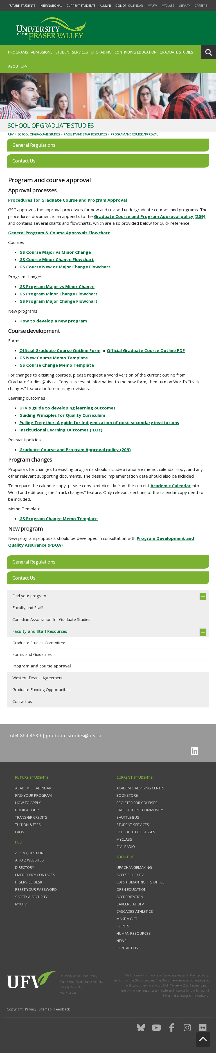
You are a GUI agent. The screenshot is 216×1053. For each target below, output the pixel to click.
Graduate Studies (176, 52)
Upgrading (101, 52)
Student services (132, 824)
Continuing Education (135, 52)
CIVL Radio (125, 846)
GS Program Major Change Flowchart (58, 301)
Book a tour (27, 809)
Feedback (62, 1009)
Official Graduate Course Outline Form (59, 350)
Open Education (131, 889)
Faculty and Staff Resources (85, 134)
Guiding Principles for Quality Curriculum (62, 415)
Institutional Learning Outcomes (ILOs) (60, 430)
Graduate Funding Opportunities (41, 689)
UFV (11, 134)
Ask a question (29, 852)
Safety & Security (31, 896)
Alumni (105, 6)
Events (122, 926)
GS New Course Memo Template (53, 357)
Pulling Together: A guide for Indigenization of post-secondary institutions (99, 422)
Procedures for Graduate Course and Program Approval (67, 200)
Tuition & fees (28, 824)
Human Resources (133, 933)
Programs (18, 52)
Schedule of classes (135, 831)
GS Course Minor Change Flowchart (56, 259)
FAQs (19, 831)
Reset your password (36, 889)
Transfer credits (31, 817)
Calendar (135, 6)
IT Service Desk (28, 882)
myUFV (152, 6)
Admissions (42, 52)
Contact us (22, 701)
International (51, 6)
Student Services (71, 52)
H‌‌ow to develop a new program (53, 321)
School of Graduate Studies (39, 134)
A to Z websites (29, 860)
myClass (168, 6)
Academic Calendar (170, 485)
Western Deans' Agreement (37, 677)
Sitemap (45, 1009)
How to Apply (28, 802)
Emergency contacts (35, 874)
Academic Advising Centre (140, 788)
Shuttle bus (127, 817)
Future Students (22, 6)
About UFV (17, 66)
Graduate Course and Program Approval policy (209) (149, 216)
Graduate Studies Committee (38, 642)
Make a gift (126, 918)
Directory (24, 867)
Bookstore (127, 795)
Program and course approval (134, 134)
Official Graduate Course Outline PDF (146, 350)
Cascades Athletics (134, 911)
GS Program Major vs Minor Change (56, 286)
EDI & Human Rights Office (140, 882)
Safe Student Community (139, 809)
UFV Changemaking (134, 867)
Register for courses (137, 802)
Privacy (30, 1009)
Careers (201, 6)
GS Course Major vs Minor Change (55, 252)
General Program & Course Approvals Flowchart (59, 232)
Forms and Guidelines (32, 654)
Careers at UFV (130, 904)
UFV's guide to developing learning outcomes (67, 408)
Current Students (80, 6)
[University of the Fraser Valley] (50, 28)
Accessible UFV (130, 874)
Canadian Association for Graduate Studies (51, 619)
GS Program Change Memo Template (58, 518)
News (121, 940)
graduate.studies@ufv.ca (74, 735)
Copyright (14, 1009)
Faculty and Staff (27, 607)
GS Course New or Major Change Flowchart (65, 267)
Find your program (29, 595)
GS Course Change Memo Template (56, 365)
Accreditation (129, 896)
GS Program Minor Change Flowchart (58, 294)
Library (184, 6)
